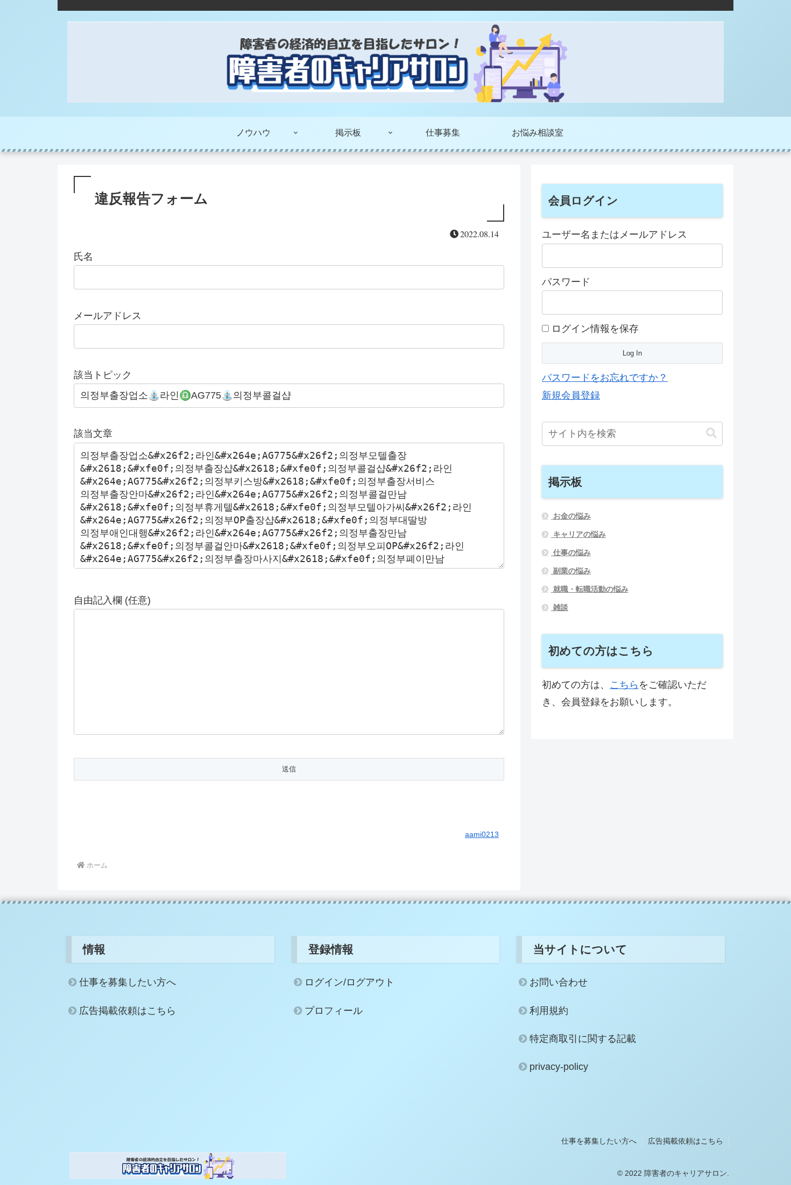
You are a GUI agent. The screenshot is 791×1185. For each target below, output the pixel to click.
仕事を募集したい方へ (127, 982)
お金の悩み (571, 516)
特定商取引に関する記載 (582, 1038)
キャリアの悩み (578, 534)
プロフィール (334, 1010)
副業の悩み (571, 570)
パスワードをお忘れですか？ (605, 377)
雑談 (559, 607)
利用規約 (548, 1010)
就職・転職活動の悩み (589, 589)
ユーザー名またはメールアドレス (614, 234)
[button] (711, 433)
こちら (624, 684)
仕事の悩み (571, 552)
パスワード (566, 281)
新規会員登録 (571, 395)
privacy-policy (558, 1066)
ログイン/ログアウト (349, 982)
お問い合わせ (558, 982)
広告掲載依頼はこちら (127, 1010)
